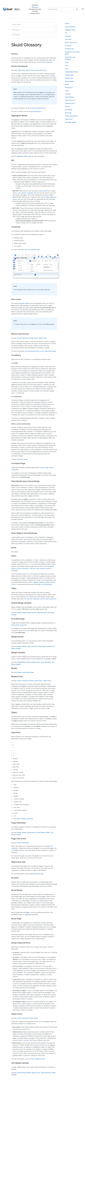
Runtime (67, 106)
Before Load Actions (71, 42)
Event (66, 65)
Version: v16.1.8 (16, 24)
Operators (68, 94)
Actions (67, 23)
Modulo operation (26, 819)
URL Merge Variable (70, 122)
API (66, 33)
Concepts (35, 5)
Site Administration (35, 9)
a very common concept (42, 568)
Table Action (68, 119)
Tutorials (35, 11)
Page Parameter (69, 97)
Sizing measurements (71, 116)
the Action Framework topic (36, 1059)
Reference (35, 7)
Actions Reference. (35, 111)
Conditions (68, 45)
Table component (50, 599)
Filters (67, 68)
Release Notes (35, 13)
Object (67, 90)
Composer (68, 36)
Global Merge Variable (71, 72)
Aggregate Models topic (24, 156)
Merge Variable (69, 81)
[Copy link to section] (42, 46)
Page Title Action (70, 100)
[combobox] (63, 9)
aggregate (28, 914)
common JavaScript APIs (29, 193)
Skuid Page (68, 113)
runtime (52, 76)
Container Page (69, 48)
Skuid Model (68, 109)
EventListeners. (47, 584)
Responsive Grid (70, 103)
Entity (66, 62)
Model (67, 84)
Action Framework (70, 26)
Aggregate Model (70, 30)
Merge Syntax (69, 78)
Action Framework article (38, 108)
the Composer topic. (34, 249)
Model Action (69, 87)
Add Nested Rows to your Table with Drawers (42, 351)
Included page (69, 75)
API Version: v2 (16, 30)
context (25, 459)
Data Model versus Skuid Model (24, 672)
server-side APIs (44, 191)
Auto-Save (68, 39)
